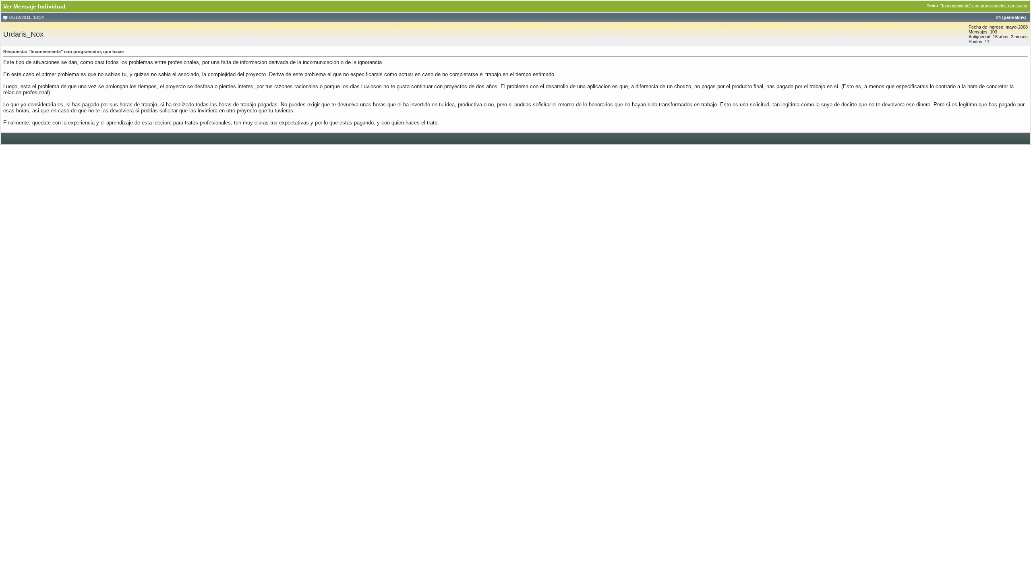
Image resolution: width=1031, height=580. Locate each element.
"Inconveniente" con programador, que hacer (984, 5)
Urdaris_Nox (23, 34)
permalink (1014, 17)
